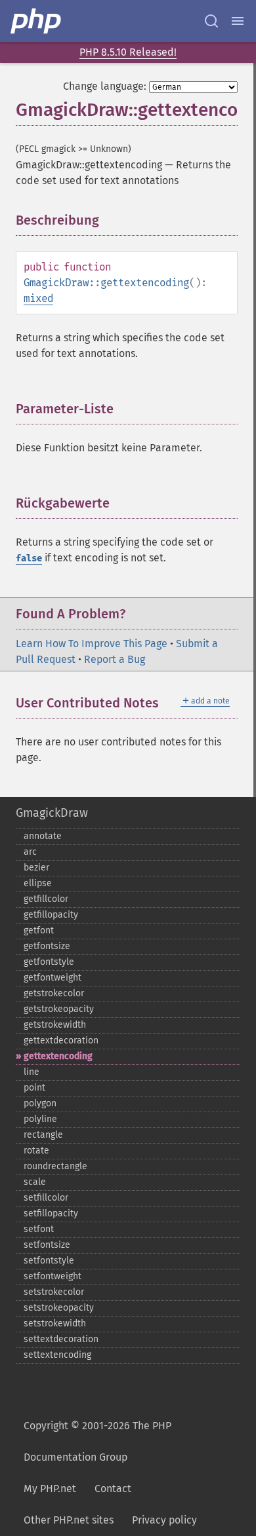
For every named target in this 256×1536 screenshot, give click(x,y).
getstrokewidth (55, 1024)
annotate (43, 836)
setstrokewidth (55, 1323)
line (31, 1071)
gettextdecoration (61, 1040)
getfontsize (47, 946)
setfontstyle (49, 1260)
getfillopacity (51, 914)
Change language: (104, 86)
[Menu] (237, 21)
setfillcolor (46, 1197)
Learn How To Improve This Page (91, 643)
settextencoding (57, 1354)
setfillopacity (51, 1213)
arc (30, 851)
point (34, 1087)
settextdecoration (61, 1339)
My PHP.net (50, 1488)
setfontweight (52, 1276)
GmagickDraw (52, 813)
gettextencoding (58, 1056)
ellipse (38, 883)
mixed (38, 298)
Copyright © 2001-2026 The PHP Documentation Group (97, 1441)
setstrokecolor (54, 1292)
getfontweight (52, 977)
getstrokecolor (54, 993)
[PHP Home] (37, 21)
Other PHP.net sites (69, 1520)
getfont (39, 930)
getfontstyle (49, 961)
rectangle (43, 1134)
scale (35, 1182)
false (29, 558)
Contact (113, 1488)
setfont (39, 1229)
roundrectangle (55, 1166)
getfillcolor (46, 899)
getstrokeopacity (59, 1009)
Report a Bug (114, 659)
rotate (36, 1150)
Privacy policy (164, 1520)
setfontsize (47, 1244)
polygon (40, 1103)
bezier (36, 867)
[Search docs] (211, 21)
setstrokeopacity (59, 1307)
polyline (40, 1119)
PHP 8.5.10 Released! (128, 52)
